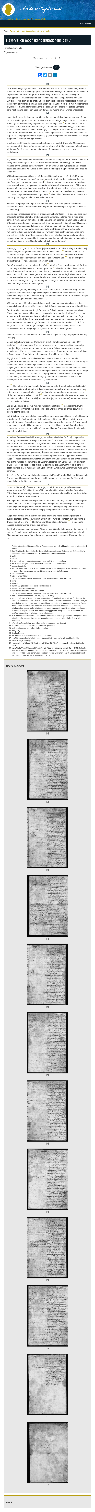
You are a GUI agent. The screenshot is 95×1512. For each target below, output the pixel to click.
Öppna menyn (84, 24)
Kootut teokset (7, 19)
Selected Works (39, 19)
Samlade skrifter (23, 19)
